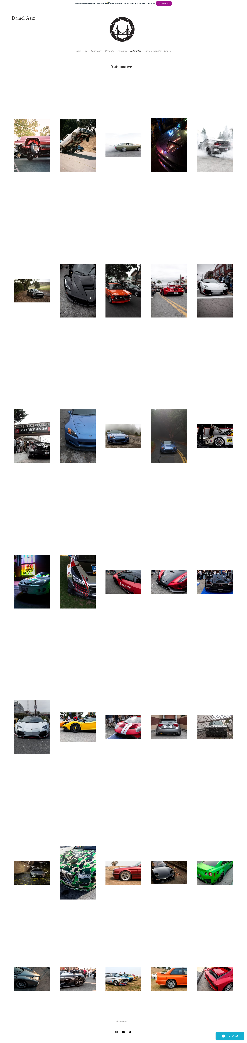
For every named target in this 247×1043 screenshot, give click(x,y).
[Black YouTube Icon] (123, 1032)
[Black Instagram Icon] (116, 1032)
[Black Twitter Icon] (130, 1032)
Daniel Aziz (23, 17)
